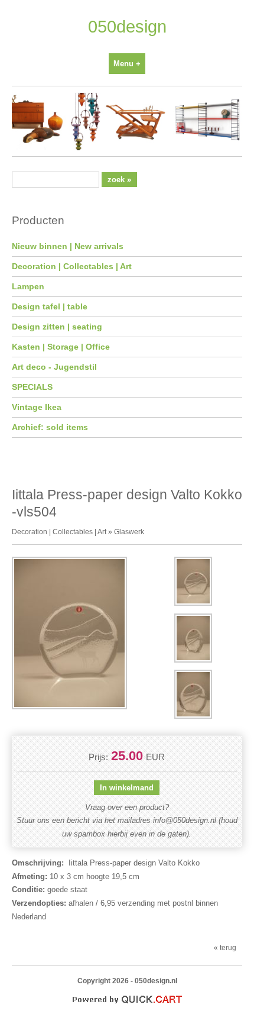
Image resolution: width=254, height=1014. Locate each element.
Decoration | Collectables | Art (72, 266)
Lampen (28, 286)
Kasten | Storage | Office (61, 346)
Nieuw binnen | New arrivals (67, 246)
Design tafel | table (49, 306)
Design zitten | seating (57, 326)
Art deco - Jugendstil (54, 367)
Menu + (127, 63)
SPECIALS (32, 387)
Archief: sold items (50, 427)
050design (127, 26)
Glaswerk (129, 531)
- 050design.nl (154, 980)
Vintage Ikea (36, 407)
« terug (225, 947)
